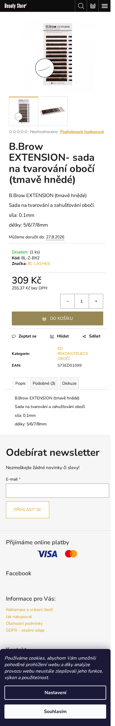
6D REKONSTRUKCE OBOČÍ (73, 353)
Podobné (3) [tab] (44, 383)
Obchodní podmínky (24, 623)
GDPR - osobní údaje (25, 630)
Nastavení (55, 692)
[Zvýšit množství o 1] (96, 301)
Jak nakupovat (19, 617)
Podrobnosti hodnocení (82, 132)
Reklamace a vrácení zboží (29, 609)
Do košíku (61, 318)
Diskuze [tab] (69, 383)
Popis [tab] (20, 383)
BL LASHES (39, 263)
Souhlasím (55, 711)
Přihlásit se (27, 509)
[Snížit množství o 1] (67, 301)
